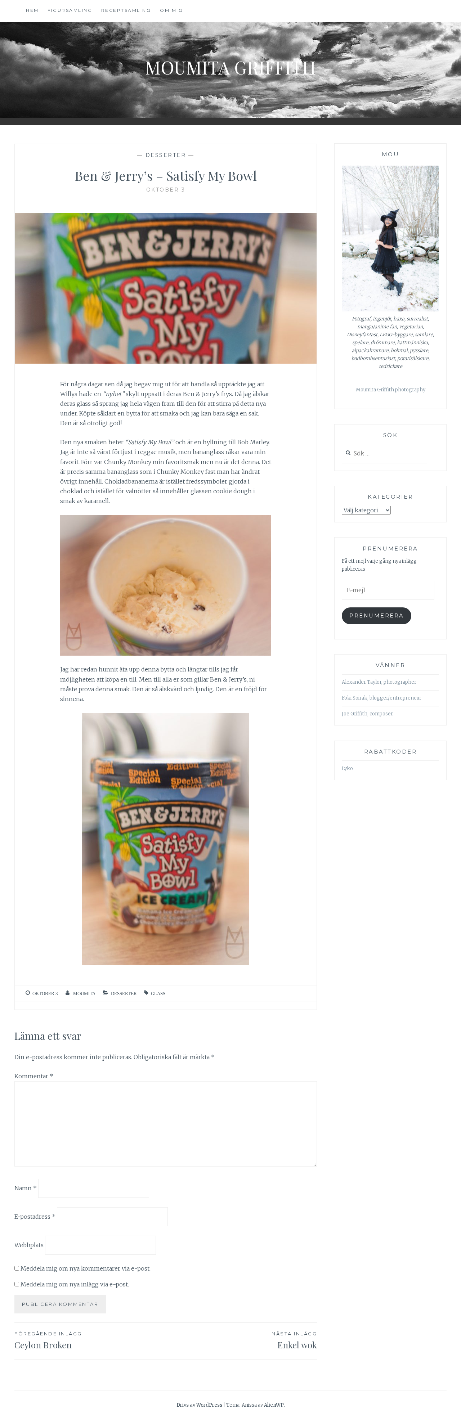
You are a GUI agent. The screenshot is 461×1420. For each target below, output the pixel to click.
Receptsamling (126, 10)
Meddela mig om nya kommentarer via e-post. (86, 1268)
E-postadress (34, 1216)
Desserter (166, 155)
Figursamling (70, 10)
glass (158, 993)
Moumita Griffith (230, 67)
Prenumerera (376, 615)
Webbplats (29, 1244)
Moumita (84, 993)
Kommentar (33, 1076)
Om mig (171, 10)
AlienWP (274, 1405)
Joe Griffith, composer (367, 714)
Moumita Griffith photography (390, 390)
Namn (25, 1188)
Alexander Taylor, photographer (379, 682)
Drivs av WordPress (199, 1405)
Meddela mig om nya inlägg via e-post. (75, 1284)
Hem (32, 10)
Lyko (347, 768)
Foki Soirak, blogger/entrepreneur (381, 698)
